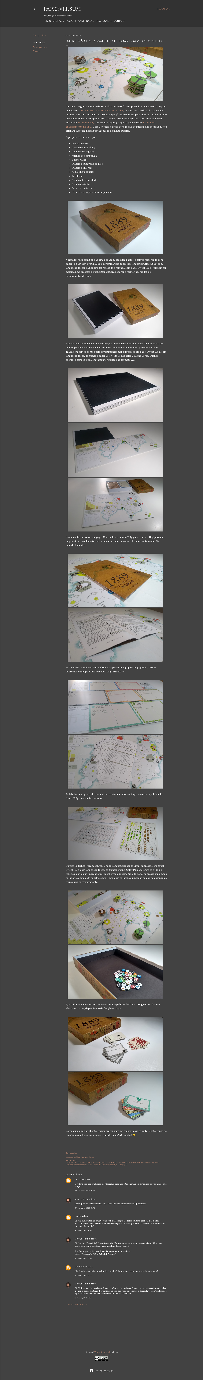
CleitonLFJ (80, 1266)
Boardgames (104, 21)
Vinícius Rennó (82, 1199)
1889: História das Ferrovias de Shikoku (100, 110)
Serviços (58, 21)
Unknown (80, 1179)
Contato (119, 21)
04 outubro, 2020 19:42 (85, 1208)
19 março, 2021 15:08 (83, 1275)
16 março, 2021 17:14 (83, 1258)
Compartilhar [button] (39, 35)
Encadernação (84, 21)
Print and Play (86, 122)
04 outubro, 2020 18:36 (85, 1191)
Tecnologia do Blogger (104, 1371)
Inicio (47, 21)
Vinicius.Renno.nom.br (102, 1352)
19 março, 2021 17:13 (83, 1298)
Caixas (69, 21)
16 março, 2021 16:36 (83, 1230)
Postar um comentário (78, 1304)
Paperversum (62, 8)
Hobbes (79, 1216)
